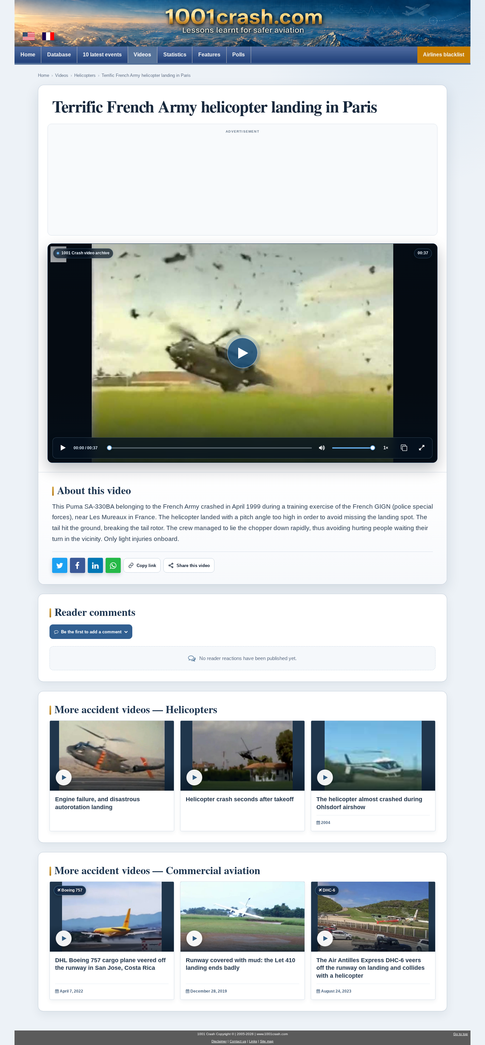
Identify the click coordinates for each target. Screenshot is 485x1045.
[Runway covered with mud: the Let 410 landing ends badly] (242, 917)
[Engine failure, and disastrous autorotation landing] (112, 756)
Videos (142, 54)
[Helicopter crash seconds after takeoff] (242, 756)
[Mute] (322, 448)
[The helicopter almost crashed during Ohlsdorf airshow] (373, 756)
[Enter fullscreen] (421, 448)
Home (27, 54)
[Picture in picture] (404, 448)
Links (253, 1041)
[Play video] (242, 353)
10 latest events (102, 54)
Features (209, 54)
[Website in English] (28, 36)
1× (385, 447)
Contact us (238, 1041)
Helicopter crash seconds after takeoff (240, 799)
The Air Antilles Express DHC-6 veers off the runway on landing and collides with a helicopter (370, 968)
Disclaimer (219, 1041)
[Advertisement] (242, 184)
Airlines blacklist (443, 54)
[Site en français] (48, 36)
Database (59, 54)
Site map (267, 1041)
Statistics (174, 54)
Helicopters (85, 75)
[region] (242, 353)
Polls (238, 54)
